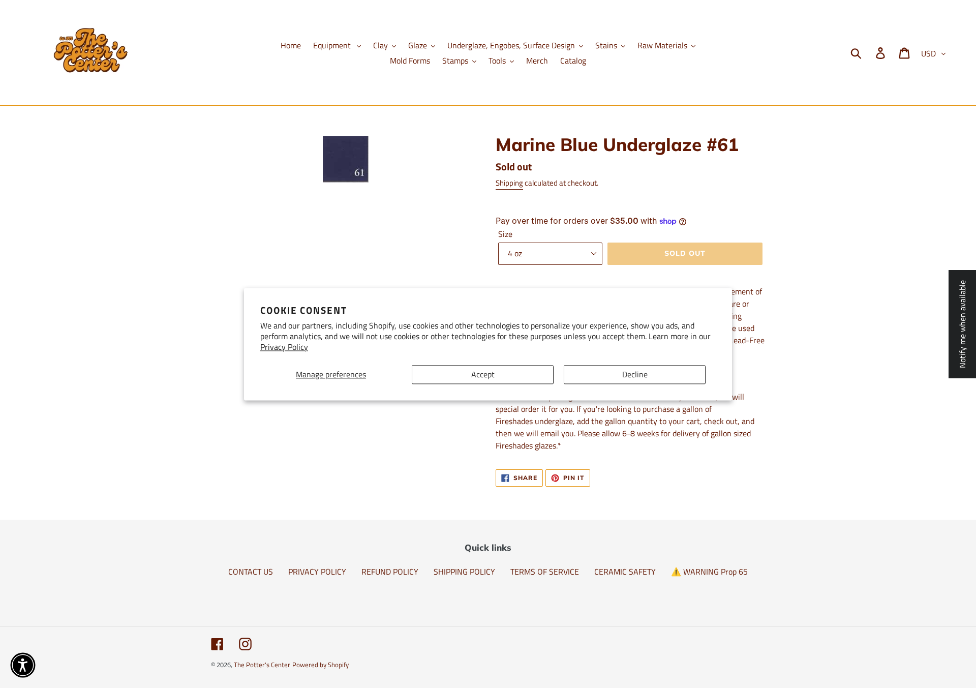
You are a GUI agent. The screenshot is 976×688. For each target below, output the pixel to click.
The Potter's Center (262, 665)
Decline (635, 374)
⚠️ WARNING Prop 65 (709, 571)
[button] (23, 665)
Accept (483, 374)
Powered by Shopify (320, 665)
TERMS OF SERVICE (544, 571)
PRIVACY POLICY (317, 571)
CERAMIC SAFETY (625, 571)
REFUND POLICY (389, 571)
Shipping (509, 183)
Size (505, 234)
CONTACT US (250, 571)
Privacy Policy (284, 347)
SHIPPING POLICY (464, 571)
